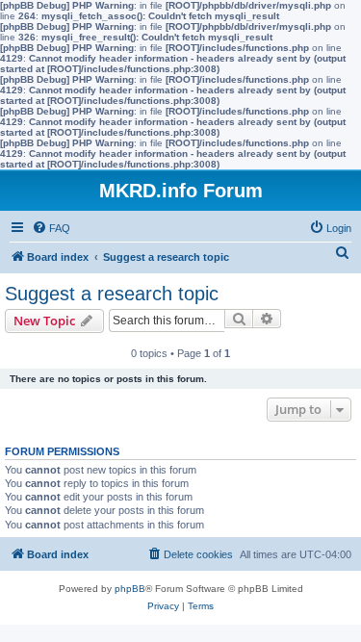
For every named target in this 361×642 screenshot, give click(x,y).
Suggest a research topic (112, 293)
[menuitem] (51, 228)
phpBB (130, 588)
